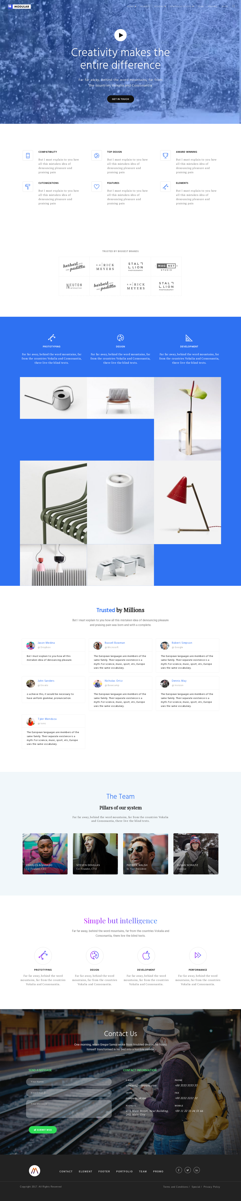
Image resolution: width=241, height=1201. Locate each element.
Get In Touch (120, 99)
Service (145, 6)
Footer (104, 1171)
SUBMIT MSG (44, 1130)
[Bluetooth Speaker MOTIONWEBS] (120, 502)
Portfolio (124, 1171)
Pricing (213, 6)
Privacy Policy (212, 1187)
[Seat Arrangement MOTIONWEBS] (120, 565)
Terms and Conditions (175, 1187)
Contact (66, 1171)
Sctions (160, 7)
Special (196, 1187)
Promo (158, 1171)
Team (201, 6)
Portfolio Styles (182, 7)
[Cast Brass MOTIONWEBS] (187, 419)
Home (132, 7)
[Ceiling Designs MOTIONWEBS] (53, 565)
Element (85, 1171)
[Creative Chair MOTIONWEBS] (120, 398)
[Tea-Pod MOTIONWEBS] (53, 398)
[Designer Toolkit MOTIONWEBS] (187, 502)
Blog (225, 6)
